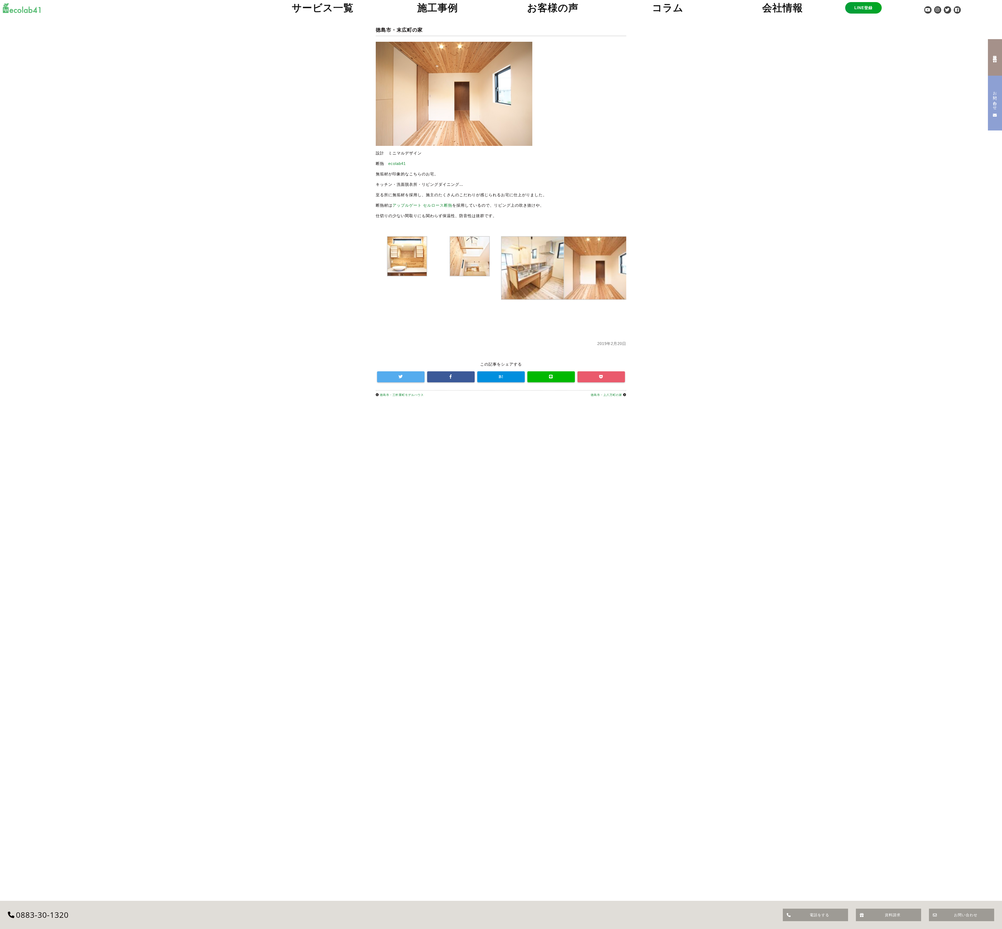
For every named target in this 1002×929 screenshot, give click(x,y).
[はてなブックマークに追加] (501, 376)
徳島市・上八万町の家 (606, 394)
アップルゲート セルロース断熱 (422, 205)
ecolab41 (397, 163)
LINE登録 (863, 7)
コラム (667, 7)
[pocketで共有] (601, 376)
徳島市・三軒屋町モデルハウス (402, 394)
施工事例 (437, 7)
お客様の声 (552, 7)
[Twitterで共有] (401, 376)
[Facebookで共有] (451, 376)
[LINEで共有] (551, 376)
